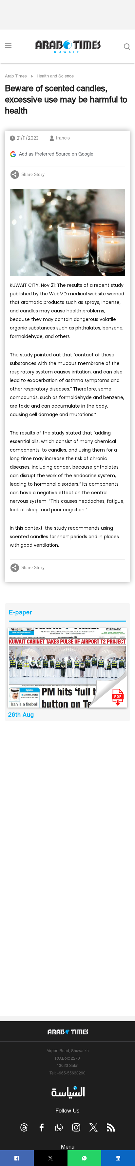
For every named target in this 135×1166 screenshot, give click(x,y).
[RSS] (111, 1127)
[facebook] (16, 1158)
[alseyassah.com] (67, 1092)
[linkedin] (118, 1158)
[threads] (24, 1127)
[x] (93, 1127)
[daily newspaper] (67, 668)
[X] (50, 1158)
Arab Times (16, 76)
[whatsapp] (84, 1158)
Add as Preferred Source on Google (56, 154)
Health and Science (55, 76)
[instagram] (76, 1127)
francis (63, 138)
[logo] (67, 46)
